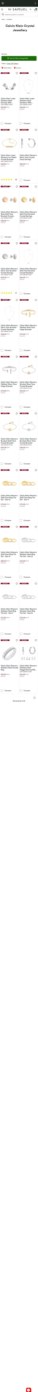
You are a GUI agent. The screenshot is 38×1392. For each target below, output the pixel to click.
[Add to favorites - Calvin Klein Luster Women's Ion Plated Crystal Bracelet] (16, 129)
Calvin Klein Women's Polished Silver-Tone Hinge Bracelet (9, 384)
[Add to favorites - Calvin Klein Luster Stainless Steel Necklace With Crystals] (35, 73)
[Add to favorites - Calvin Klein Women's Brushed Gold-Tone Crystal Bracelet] (16, 413)
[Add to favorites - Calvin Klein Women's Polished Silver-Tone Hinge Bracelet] (16, 356)
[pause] (3, 3)
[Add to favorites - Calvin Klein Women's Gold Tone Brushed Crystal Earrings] (35, 186)
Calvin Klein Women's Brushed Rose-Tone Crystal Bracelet (28, 384)
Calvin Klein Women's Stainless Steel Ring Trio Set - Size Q (28, 554)
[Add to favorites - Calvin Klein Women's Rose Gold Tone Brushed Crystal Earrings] (16, 186)
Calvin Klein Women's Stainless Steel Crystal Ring (9, 668)
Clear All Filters (12, 64)
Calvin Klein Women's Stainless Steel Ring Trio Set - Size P (9, 611)
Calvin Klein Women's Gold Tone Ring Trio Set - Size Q (9, 498)
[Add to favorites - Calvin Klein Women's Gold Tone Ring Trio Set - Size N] (16, 526)
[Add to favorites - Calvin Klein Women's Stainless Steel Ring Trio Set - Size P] (16, 583)
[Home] (18, 9)
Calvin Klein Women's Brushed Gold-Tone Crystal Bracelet (9, 441)
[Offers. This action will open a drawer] (30, 9)
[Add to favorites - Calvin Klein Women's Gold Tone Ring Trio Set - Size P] (35, 470)
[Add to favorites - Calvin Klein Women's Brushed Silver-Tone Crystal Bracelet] (35, 413)
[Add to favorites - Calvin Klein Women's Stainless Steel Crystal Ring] (16, 640)
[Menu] (3, 9)
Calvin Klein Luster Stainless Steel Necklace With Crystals (27, 101)
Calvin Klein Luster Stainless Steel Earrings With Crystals (8, 101)
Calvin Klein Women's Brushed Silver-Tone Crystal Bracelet (28, 441)
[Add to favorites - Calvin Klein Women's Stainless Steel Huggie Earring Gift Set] (35, 640)
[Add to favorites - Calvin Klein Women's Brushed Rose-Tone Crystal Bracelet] (35, 356)
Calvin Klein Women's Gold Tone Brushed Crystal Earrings (28, 214)
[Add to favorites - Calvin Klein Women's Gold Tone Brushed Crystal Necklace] (35, 243)
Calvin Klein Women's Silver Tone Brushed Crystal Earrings (9, 271)
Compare (8, 123)
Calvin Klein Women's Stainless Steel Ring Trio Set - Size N (28, 611)
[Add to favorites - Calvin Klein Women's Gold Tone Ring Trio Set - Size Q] (16, 470)
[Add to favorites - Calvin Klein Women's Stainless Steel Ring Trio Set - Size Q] (35, 526)
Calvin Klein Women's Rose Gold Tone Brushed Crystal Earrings (9, 214)
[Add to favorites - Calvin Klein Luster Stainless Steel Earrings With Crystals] (16, 73)
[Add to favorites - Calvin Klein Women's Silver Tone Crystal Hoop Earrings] (35, 129)
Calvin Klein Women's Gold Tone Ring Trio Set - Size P (28, 498)
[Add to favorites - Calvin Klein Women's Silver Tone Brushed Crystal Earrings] (16, 243)
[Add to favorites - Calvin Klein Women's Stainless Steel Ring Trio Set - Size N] (35, 583)
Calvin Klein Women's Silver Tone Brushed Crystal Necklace (9, 327)
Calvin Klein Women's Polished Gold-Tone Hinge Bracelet (28, 327)
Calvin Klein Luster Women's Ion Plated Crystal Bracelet (8, 157)
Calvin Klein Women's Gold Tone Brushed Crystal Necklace (28, 271)
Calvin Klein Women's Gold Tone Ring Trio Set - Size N (9, 554)
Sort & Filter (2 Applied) (18, 58)
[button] (35, 3)
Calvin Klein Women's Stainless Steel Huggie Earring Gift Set (28, 668)
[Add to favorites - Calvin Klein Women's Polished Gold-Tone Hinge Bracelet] (35, 300)
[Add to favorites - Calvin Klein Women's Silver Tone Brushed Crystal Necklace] (16, 300)
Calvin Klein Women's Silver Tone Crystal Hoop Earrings (28, 157)
